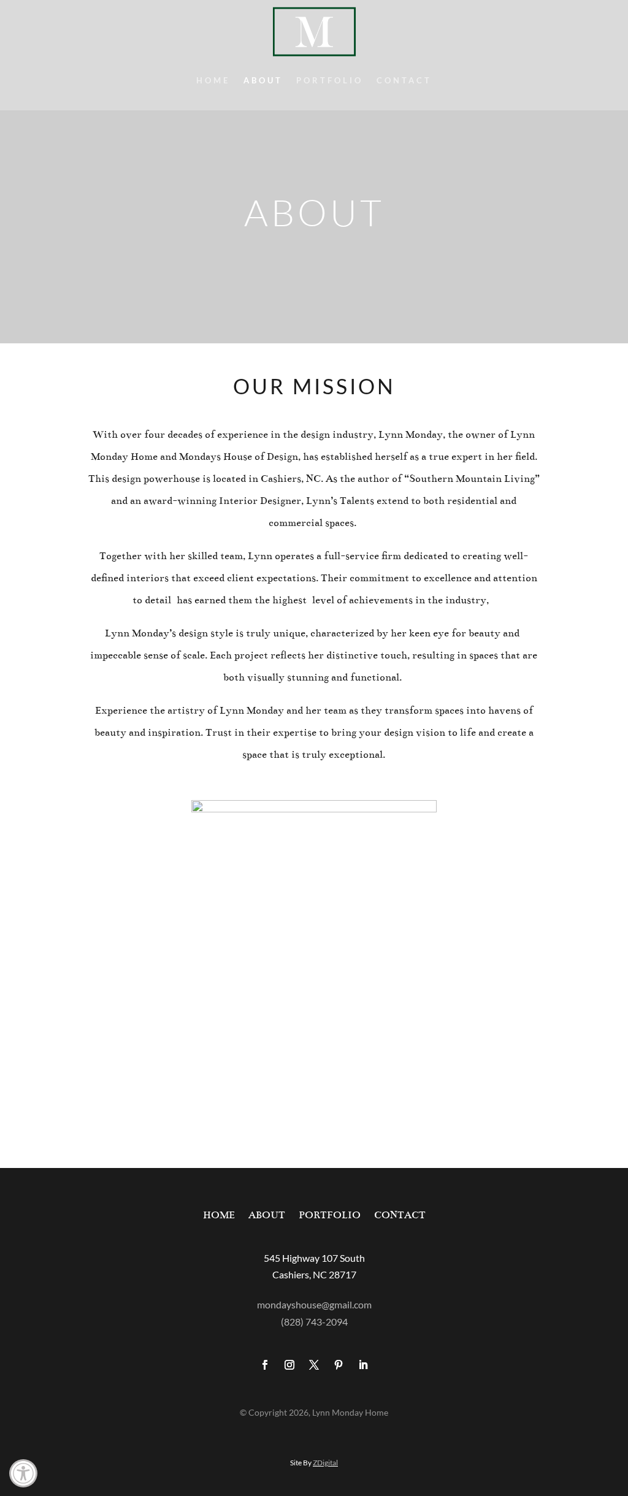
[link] (23, 1473)
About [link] (263, 80)
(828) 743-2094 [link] (314, 1321)
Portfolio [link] (329, 80)
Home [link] (213, 80)
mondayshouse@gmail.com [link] (314, 1304)
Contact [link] (404, 80)
